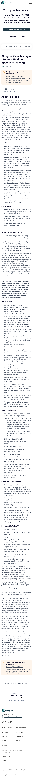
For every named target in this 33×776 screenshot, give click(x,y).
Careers (18, 741)
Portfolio (5, 736)
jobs (5, 46)
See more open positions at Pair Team (16, 683)
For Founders (19, 732)
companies (13, 46)
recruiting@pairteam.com (15, 628)
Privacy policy (12, 700)
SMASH (4, 760)
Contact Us (5, 745)
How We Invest (7, 728)
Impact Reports (20, 728)
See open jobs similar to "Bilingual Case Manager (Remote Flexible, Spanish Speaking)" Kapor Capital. (18, 80)
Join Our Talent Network (16, 29)
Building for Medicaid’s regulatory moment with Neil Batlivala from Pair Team (17, 219)
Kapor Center (6, 756)
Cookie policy (20, 700)
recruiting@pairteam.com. (16, 640)
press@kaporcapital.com (13, 717)
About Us (5, 732)
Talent (4, 741)
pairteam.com (15, 618)
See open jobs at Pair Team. (14, 76)
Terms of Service (15, 775)
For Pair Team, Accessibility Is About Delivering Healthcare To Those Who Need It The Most (17, 212)
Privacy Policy (6, 775)
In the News (19, 736)
